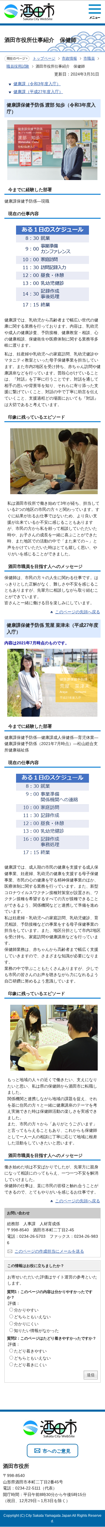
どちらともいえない (32, 1316)
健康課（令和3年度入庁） (37, 83)
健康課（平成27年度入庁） (38, 91)
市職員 (89, 58)
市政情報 (69, 58)
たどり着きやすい (30, 1351)
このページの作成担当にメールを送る (49, 1251)
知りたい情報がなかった (36, 1330)
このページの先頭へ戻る (77, 612)
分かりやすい (26, 1310)
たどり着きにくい (30, 1364)
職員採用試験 (17, 66)
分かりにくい (26, 1323)
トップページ (44, 58)
